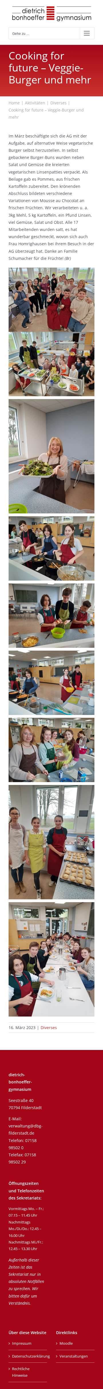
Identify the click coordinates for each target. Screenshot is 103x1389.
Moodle (66, 1343)
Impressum (21, 1343)
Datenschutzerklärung (28, 1356)
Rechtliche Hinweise (20, 1372)
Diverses (49, 1027)
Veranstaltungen (74, 1356)
